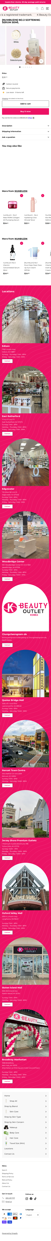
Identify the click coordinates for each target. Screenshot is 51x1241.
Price (4, 73)
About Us (5, 1183)
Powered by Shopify (10, 1233)
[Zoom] (41, 61)
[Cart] (42, 8)
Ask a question (8, 137)
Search (4, 1170)
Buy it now (25, 111)
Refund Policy (7, 1180)
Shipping (5, 98)
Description (7, 126)
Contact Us (6, 1186)
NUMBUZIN (21, 191)
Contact (7, 361)
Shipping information (11, 131)
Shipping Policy (7, 1173)
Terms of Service (8, 1177)
